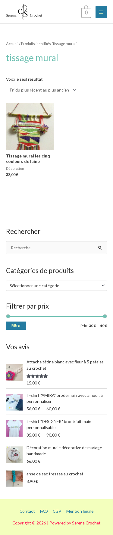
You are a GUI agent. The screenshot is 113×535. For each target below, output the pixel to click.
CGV (57, 511)
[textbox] (54, 285)
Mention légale (79, 511)
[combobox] (56, 286)
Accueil (12, 44)
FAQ (44, 511)
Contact (27, 511)
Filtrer (15, 325)
